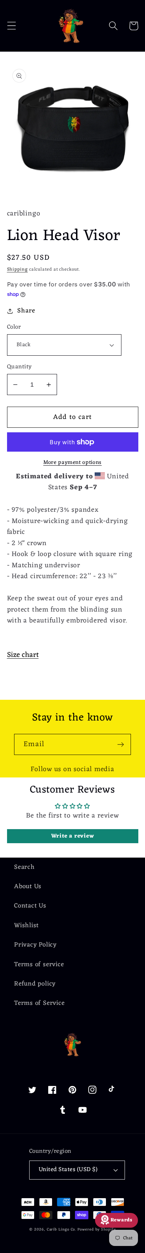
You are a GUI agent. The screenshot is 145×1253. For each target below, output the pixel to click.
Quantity (19, 367)
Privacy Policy (35, 945)
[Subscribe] (121, 744)
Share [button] (26, 310)
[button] (11, 26)
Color (14, 327)
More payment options (72, 463)
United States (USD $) (68, 1169)
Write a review (72, 836)
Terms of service (39, 964)
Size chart (23, 654)
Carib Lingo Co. (61, 1229)
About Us (28, 886)
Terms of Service (39, 1003)
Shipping (17, 269)
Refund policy (35, 984)
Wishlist (26, 925)
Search (24, 867)
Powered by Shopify (96, 1229)
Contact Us (30, 906)
